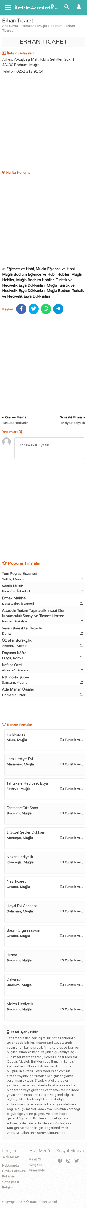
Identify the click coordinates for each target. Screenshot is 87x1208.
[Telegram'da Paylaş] (58, 309)
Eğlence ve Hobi (20, 269)
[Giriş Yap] (79, 7)
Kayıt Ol (35, 1159)
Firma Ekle (37, 1170)
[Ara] (67, 7)
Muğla (42, 26)
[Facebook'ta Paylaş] (21, 309)
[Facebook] (60, 1161)
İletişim (7, 1187)
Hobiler (63, 274)
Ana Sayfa (10, 26)
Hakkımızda (10, 1165)
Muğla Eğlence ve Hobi (55, 269)
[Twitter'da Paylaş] (34, 309)
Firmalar (28, 26)
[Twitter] (76, 1161)
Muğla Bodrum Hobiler (35, 280)
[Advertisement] (43, 122)
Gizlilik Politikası (14, 1171)
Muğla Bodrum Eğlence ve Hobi (28, 274)
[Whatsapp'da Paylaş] (46, 309)
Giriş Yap (36, 1165)
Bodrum (56, 26)
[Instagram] (68, 1161)
